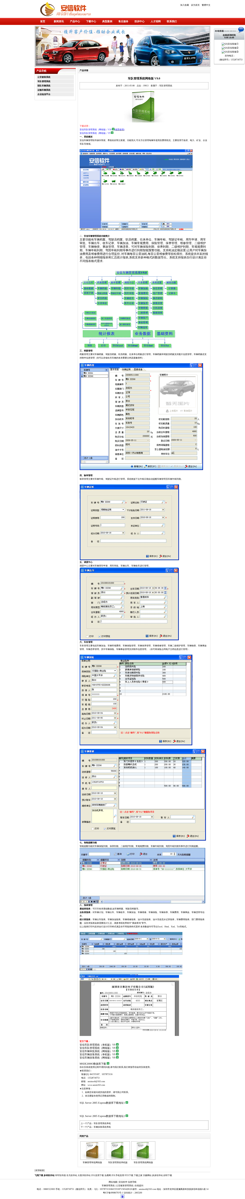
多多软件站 (157, 1175)
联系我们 (172, 21)
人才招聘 (156, 21)
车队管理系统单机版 (118, 1162)
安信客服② (233, 48)
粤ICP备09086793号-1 (113, 1192)
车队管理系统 (43, 81)
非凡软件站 (71, 1175)
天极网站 (147, 1175)
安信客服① (233, 44)
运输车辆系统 (43, 90)
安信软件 (123, 1182)
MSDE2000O (93, 1063)
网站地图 (113, 1182)
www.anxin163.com (96, 1085)
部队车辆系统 (43, 85)
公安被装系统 (43, 77)
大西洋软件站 (84, 1175)
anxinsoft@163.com (96, 1081)
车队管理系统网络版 (143, 1162)
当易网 (107, 1175)
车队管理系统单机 (102, 1123)
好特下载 (167, 1175)
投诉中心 (140, 21)
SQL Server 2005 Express (102, 1103)
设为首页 (195, 5)
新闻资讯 (59, 21)
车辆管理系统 (108, 1185)
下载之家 (138, 1175)
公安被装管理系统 (124, 1185)
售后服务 (123, 21)
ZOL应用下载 (97, 1175)
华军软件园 (60, 1175)
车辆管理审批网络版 (92, 1162)
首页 (42, 21)
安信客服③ (233, 52)
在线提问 (139, 1185)
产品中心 (75, 21)
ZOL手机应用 (117, 1175)
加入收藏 (184, 5)
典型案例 (107, 21)
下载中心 (91, 21)
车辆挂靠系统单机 (102, 1127)
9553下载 (129, 1175)
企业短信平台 (43, 94)
